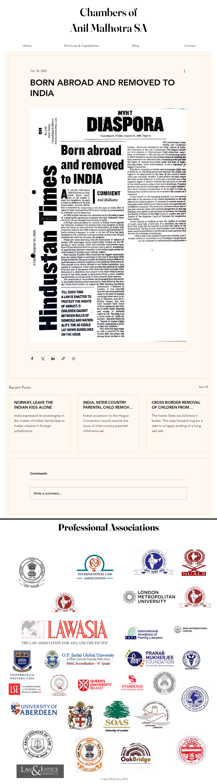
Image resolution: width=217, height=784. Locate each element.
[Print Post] (74, 358)
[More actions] (184, 70)
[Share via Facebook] (32, 358)
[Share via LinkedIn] (53, 358)
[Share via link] (63, 358)
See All (203, 387)
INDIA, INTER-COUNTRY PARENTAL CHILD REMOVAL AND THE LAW (108, 405)
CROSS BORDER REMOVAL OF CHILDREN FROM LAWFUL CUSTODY (176, 405)
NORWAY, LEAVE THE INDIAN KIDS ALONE (33, 405)
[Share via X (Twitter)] (42, 358)
